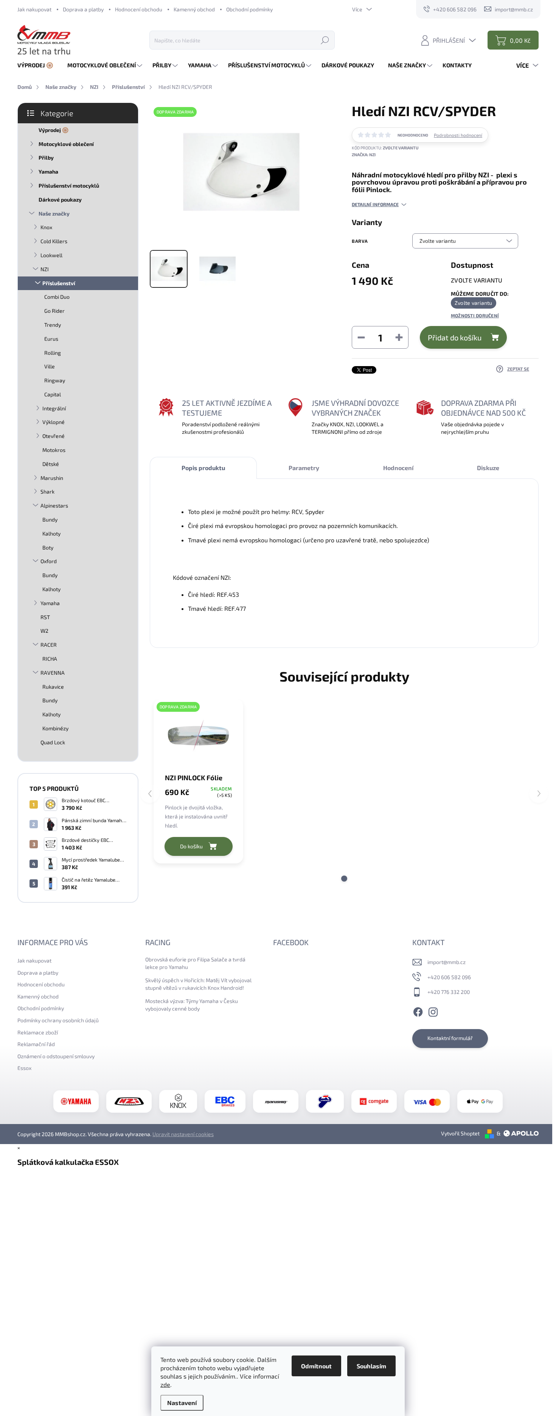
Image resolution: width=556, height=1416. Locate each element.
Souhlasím (371, 1365)
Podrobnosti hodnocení (458, 135)
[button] (344, 878)
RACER (48, 644)
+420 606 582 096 (449, 977)
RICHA (49, 658)
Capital (52, 394)
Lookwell (51, 255)
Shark (47, 491)
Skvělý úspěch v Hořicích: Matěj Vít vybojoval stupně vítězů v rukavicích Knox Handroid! (198, 984)
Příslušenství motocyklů (69, 185)
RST (45, 617)
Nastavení (182, 1402)
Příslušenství (58, 283)
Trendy (52, 324)
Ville (49, 366)
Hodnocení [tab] (398, 467)
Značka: (364, 154)
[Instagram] (433, 1011)
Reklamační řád (36, 1044)
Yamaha (48, 171)
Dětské (50, 464)
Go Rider (54, 310)
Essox (24, 1068)
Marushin (51, 478)
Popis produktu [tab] (203, 467)
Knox (46, 227)
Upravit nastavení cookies (183, 1134)
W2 (44, 630)
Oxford (48, 561)
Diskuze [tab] (488, 467)
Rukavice (53, 686)
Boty (47, 547)
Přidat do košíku (454, 337)
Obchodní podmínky (249, 9)
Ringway (54, 380)
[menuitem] (38, 65)
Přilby (46, 157)
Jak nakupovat (34, 9)
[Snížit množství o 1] (361, 337)
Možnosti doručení (475, 315)
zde (165, 1384)
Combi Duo (57, 296)
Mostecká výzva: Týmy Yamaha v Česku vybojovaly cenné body (191, 1005)
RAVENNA (52, 672)
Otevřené (53, 436)
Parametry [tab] (304, 467)
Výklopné (53, 422)
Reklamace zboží (37, 1032)
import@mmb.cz (446, 962)
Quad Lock (52, 742)
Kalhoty (51, 533)
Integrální (54, 408)
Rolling (52, 352)
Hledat (325, 40)
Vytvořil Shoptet (460, 1133)
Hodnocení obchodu (138, 9)
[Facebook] (418, 1011)
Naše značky (54, 213)
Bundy (49, 519)
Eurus (51, 338)
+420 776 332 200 (448, 992)
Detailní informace (375, 204)
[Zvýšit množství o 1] (399, 337)
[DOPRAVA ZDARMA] (198, 735)
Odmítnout (316, 1365)
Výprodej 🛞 (53, 130)
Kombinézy (55, 728)
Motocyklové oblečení (66, 144)
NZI (44, 269)
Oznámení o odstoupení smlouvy (56, 1056)
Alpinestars (54, 505)
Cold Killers (53, 241)
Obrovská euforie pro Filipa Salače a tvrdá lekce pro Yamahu (195, 963)
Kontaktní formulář (450, 1038)
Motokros (53, 450)
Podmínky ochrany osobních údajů (58, 1020)
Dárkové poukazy (60, 199)
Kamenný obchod (194, 9)
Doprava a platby (83, 9)
